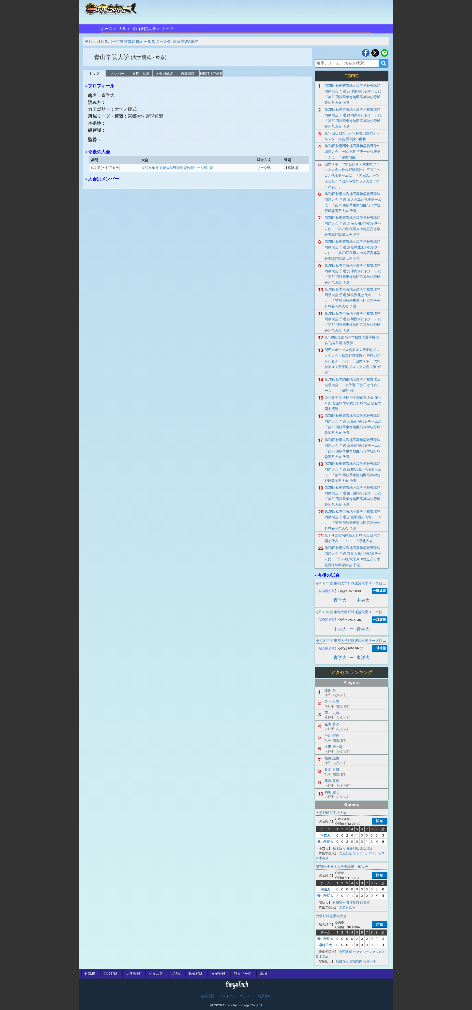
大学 (122, 28)
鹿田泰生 (342, 961)
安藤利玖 (352, 848)
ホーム (107, 28)
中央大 (363, 600)
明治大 (325, 889)
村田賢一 (339, 902)
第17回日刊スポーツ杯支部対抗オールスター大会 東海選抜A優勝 (142, 41)
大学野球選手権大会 (331, 813)
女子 (218, 974)
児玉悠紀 (345, 853)
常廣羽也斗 (347, 907)
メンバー (117, 73)
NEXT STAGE (211, 73)
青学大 (340, 600)
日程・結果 (140, 73)
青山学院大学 (144, 28)
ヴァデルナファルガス (369, 853)
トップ (94, 73)
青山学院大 (325, 841)
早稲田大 (325, 945)
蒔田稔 (365, 902)
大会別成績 (164, 73)
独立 (242, 974)
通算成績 (187, 73)
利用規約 (264, 996)
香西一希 (369, 961)
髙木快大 (339, 848)
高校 (111, 974)
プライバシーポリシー (236, 996)
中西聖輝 (345, 952)
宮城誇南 (356, 961)
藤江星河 (352, 902)
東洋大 (363, 657)
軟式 (196, 974)
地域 (263, 974)
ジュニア (156, 974)
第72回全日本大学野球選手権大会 (342, 866)
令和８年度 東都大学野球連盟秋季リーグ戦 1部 (177, 168)
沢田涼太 (366, 848)
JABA (176, 974)
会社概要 (207, 996)
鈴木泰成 (322, 858)
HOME (90, 974)
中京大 (325, 835)
